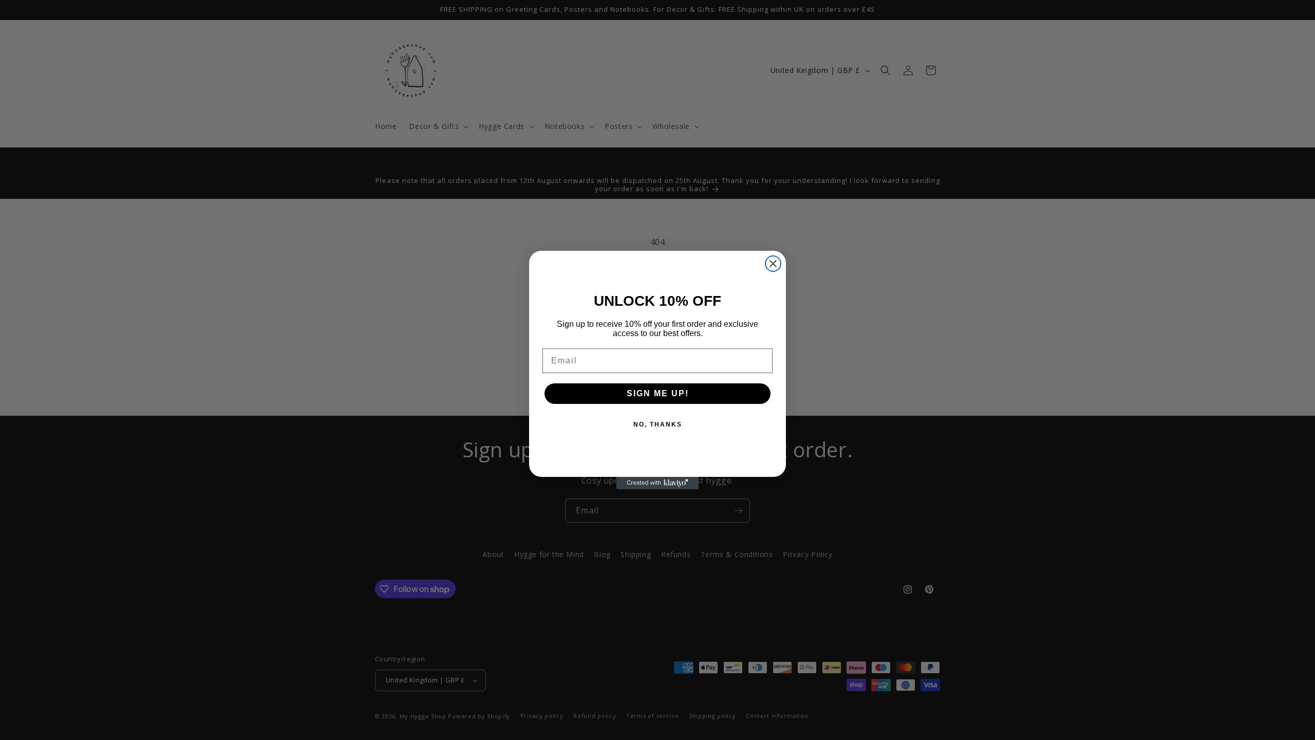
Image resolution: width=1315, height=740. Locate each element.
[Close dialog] (773, 263)
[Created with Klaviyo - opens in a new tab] (657, 483)
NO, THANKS (657, 424)
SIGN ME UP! (658, 393)
